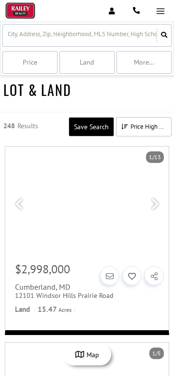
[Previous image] (18, 204)
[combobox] (8, 35)
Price (30, 62)
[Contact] (109, 275)
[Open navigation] (160, 11)
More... (144, 62)
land (87, 62)
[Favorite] (132, 275)
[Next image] (155, 204)
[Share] (154, 275)
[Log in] (112, 11)
